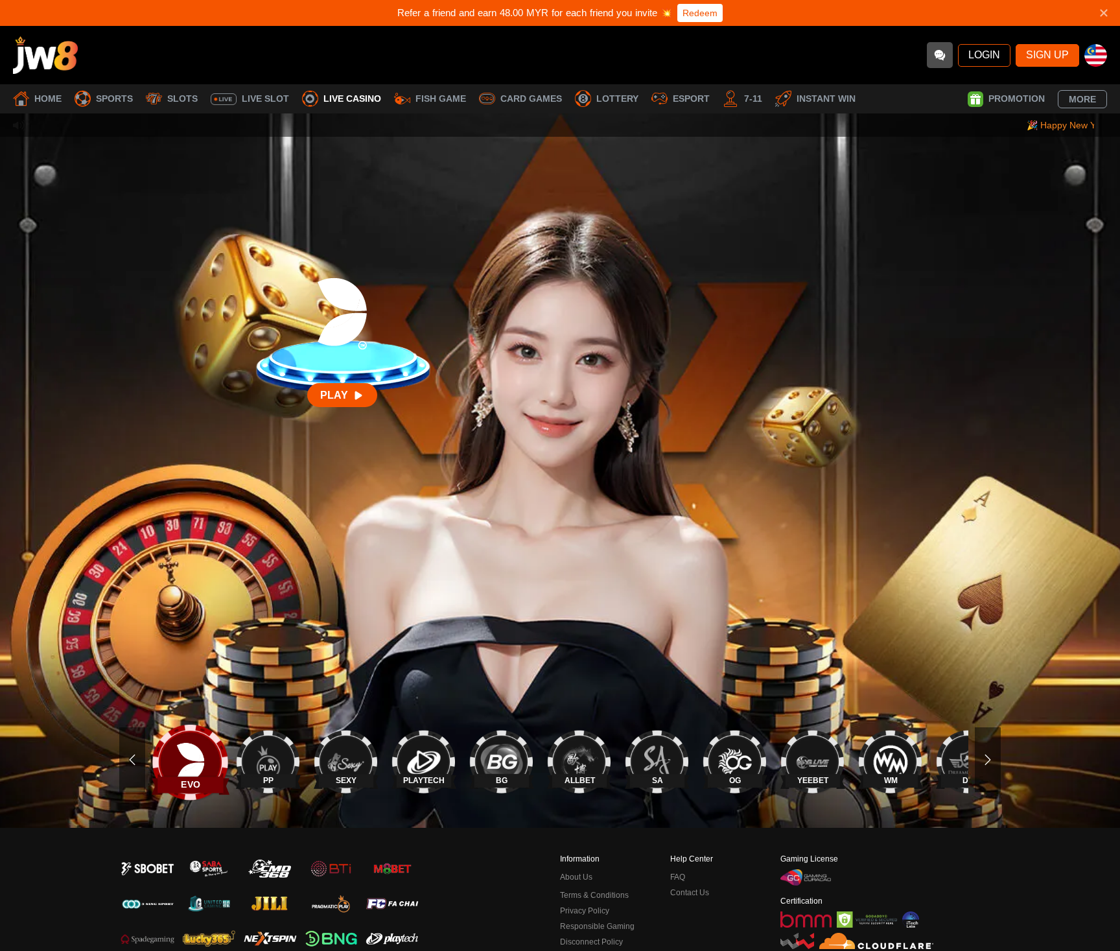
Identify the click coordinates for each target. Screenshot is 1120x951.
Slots (182, 98)
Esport (691, 98)
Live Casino (352, 98)
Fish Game (440, 98)
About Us (576, 877)
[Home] (45, 55)
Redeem (700, 13)
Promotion (1016, 98)
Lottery (617, 98)
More (1082, 99)
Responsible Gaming (597, 926)
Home (48, 98)
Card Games (531, 98)
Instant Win (826, 98)
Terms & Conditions (594, 895)
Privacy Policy (584, 910)
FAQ (677, 877)
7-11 (753, 98)
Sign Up (1047, 54)
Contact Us (689, 892)
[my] (1095, 55)
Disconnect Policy (591, 941)
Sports (114, 98)
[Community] (940, 55)
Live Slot (265, 98)
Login (984, 54)
